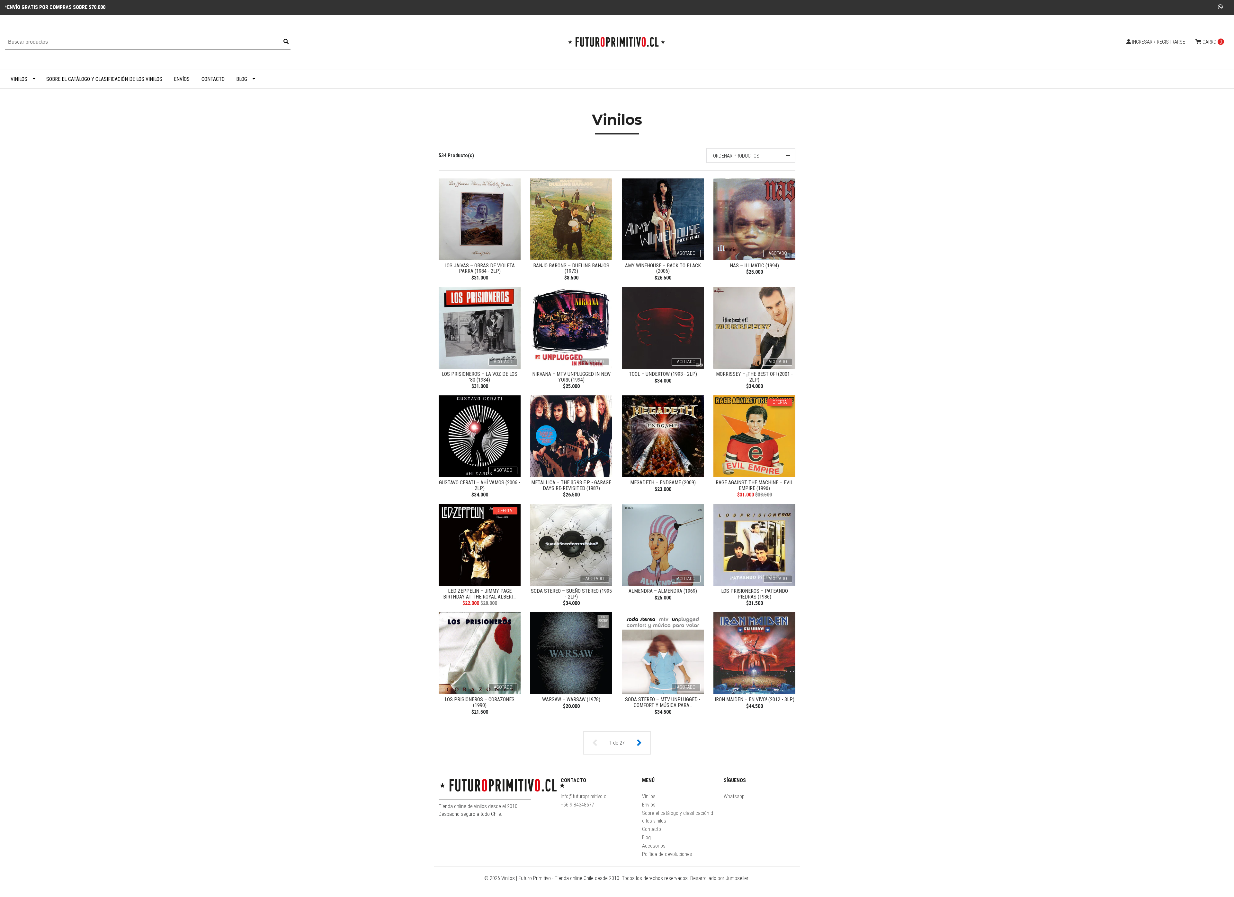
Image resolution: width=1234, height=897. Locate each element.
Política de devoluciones (667, 854)
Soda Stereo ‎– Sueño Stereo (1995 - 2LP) (571, 594)
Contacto (213, 79)
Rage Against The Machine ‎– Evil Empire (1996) (754, 485)
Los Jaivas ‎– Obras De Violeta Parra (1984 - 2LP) (479, 268)
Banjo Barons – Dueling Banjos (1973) (571, 268)
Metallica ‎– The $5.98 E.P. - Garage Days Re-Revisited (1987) (571, 485)
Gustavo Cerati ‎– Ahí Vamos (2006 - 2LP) (479, 485)
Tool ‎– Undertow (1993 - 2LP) (663, 374)
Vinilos (19, 79)
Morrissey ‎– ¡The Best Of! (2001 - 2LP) (754, 377)
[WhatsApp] (1220, 7)
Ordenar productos (736, 156)
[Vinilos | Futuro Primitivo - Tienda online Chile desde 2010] (617, 42)
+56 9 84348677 (577, 805)
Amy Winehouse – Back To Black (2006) (663, 268)
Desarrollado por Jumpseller (719, 878)
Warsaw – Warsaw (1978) (571, 699)
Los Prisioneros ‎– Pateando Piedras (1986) (754, 594)
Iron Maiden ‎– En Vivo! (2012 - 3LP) (754, 699)
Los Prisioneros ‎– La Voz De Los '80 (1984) (479, 377)
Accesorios (654, 846)
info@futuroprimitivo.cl (584, 796)
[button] (751, 155)
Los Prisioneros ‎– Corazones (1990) (479, 702)
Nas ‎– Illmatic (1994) (754, 266)
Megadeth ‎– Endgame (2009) (663, 482)
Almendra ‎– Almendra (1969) (663, 591)
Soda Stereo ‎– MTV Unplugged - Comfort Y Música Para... (663, 702)
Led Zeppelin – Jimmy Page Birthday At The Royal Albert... (479, 594)
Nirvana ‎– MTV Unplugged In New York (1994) (571, 377)
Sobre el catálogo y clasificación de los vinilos (104, 79)
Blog (241, 79)
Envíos (182, 79)
